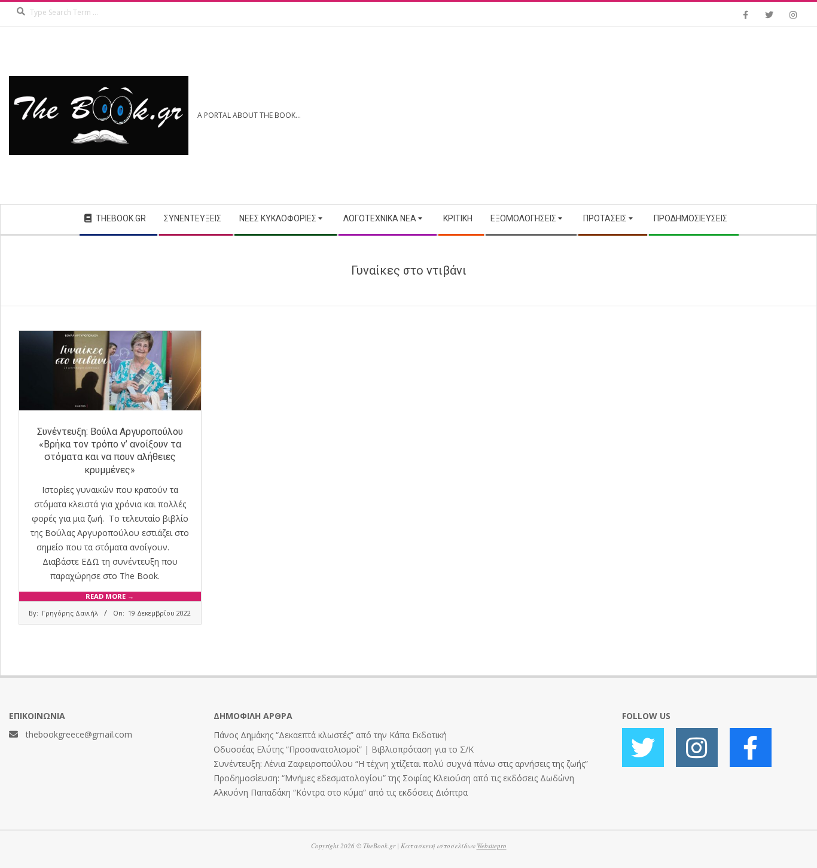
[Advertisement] (608, 115)
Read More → (110, 596)
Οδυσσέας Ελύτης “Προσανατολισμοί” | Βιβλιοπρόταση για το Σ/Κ (344, 749)
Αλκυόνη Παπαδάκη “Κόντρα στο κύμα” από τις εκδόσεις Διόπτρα (341, 792)
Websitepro (492, 845)
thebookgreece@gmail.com (79, 734)
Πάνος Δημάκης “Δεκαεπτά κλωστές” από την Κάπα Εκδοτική (330, 735)
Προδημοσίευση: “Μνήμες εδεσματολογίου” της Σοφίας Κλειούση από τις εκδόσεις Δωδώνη (394, 778)
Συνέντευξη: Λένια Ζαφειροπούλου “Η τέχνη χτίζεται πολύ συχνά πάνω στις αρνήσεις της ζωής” (401, 763)
